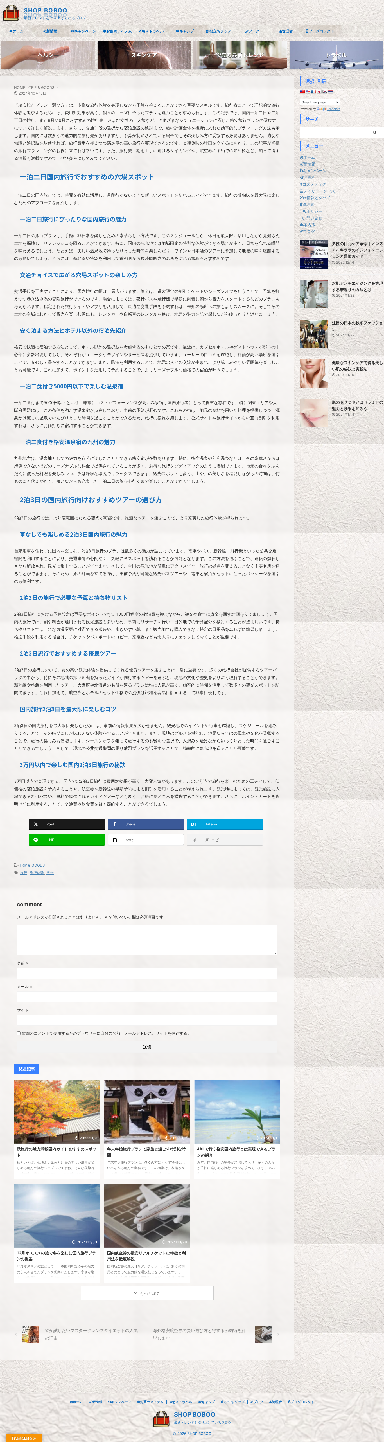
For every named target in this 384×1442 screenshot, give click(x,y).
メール (24, 986)
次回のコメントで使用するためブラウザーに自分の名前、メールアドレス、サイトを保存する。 (106, 1033)
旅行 (23, 872)
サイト (23, 1009)
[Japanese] (319, 91)
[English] (307, 91)
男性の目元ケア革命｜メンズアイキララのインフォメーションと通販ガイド (357, 249)
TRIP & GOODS (32, 865)
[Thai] (330, 91)
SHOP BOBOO (46, 10)
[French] (313, 91)
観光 (50, 872)
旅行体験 (37, 872)
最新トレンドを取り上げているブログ (202, 1422)
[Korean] (324, 91)
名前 (22, 963)
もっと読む (150, 1293)
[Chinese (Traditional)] (302, 91)
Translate (333, 109)
